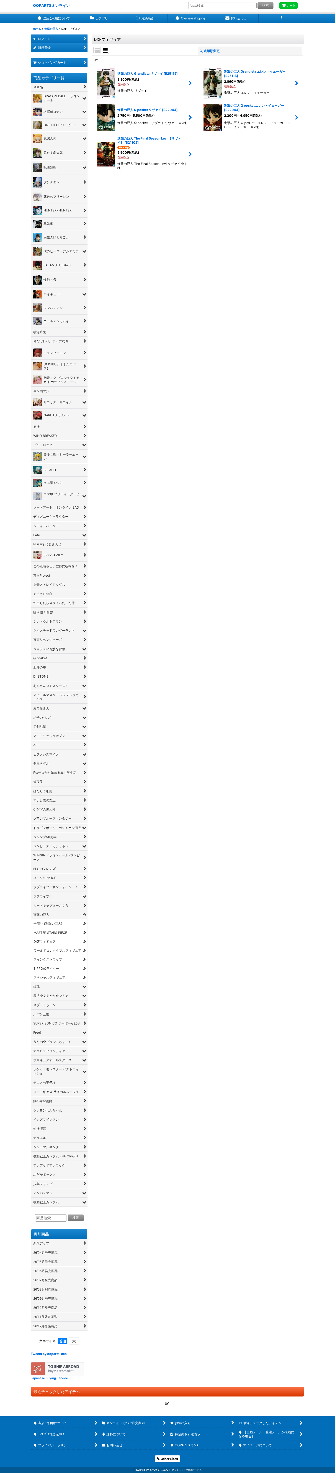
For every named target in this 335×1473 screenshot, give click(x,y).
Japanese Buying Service (49, 1378)
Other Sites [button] (169, 1459)
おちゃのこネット (160, 1469)
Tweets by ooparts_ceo (49, 1354)
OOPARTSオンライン (51, 5)
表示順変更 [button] (212, 51)
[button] (281, 18)
